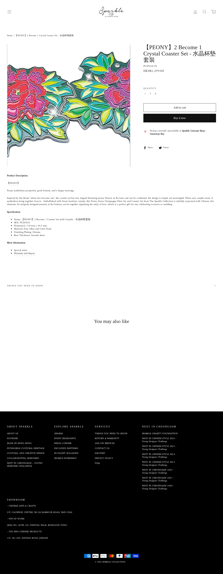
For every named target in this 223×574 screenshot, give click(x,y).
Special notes (20, 250)
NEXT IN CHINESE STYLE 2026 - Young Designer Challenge (159, 439)
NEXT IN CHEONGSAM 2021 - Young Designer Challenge (158, 479)
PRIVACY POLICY (104, 458)
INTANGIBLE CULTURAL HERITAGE (25, 448)
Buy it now (180, 118)
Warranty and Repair (24, 253)
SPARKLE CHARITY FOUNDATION (160, 434)
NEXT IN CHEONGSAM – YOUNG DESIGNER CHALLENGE (25, 464)
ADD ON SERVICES (104, 443)
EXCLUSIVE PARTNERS (66, 448)
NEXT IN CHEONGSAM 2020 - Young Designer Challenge (158, 487)
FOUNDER (12, 438)
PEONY (13, 183)
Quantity (150, 88)
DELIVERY (100, 453)
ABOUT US (12, 434)
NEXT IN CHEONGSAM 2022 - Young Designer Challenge (158, 471)
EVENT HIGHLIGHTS (65, 438)
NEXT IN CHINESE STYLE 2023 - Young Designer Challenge (159, 463)
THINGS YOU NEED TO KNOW (25, 286)
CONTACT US (102, 448)
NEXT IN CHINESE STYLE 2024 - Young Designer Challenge (159, 455)
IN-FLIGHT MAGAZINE (66, 453)
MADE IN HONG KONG (19, 443)
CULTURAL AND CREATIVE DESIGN (26, 453)
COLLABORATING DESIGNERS (23, 458)
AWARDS (58, 434)
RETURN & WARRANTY (107, 438)
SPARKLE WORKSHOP (65, 458)
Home (9, 36)
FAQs (97, 463)
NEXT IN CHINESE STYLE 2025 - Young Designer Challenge (159, 447)
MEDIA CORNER (63, 443)
